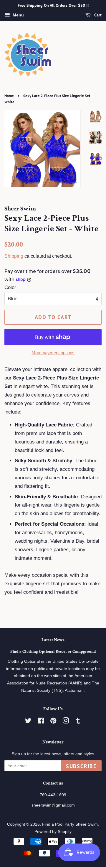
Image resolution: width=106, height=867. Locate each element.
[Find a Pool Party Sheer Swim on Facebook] (40, 721)
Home (9, 95)
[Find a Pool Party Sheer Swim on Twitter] (28, 721)
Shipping (13, 256)
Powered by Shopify (53, 831)
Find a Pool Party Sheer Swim (70, 824)
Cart (97, 15)
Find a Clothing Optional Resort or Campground (53, 651)
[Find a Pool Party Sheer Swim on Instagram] (65, 721)
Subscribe (81, 766)
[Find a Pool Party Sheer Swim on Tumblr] (78, 721)
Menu (17, 15)
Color (10, 287)
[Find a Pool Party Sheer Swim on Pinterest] (53, 721)
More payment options (53, 352)
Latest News (53, 640)
